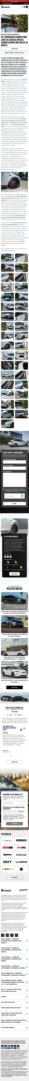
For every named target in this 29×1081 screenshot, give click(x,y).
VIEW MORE (17, 687)
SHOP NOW (18, 1)
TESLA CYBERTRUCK (15, 1053)
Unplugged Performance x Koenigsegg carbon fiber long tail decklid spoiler (13, 120)
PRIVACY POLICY (19, 1075)
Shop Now (16, 574)
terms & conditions (15, 488)
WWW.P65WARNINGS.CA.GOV (15, 1066)
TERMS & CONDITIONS (6, 1075)
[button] (27, 7)
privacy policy (21, 488)
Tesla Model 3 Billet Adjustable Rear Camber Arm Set (9, 727)
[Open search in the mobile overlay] (14, 10)
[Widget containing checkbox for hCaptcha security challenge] (14, 496)
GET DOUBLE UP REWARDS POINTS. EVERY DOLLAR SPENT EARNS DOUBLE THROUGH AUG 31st (14, 1)
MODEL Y (13, 1054)
